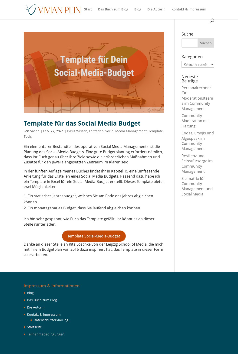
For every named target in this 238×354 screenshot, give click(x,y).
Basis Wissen (77, 131)
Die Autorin (156, 9)
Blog (137, 9)
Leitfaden (96, 131)
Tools (28, 136)
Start (88, 9)
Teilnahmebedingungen (45, 334)
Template (155, 131)
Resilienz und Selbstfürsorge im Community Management (197, 163)
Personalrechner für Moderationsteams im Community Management (197, 98)
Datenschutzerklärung (51, 320)
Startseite (34, 327)
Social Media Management (126, 131)
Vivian (35, 131)
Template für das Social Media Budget (82, 123)
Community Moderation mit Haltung (195, 121)
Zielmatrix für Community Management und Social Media (197, 186)
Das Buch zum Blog (113, 9)
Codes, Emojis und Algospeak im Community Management (198, 140)
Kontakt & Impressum (189, 9)
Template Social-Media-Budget (93, 236)
